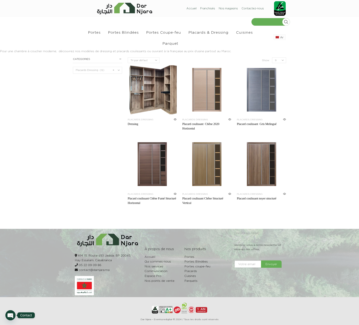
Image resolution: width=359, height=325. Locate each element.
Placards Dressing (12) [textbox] (95, 69)
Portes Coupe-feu (163, 32)
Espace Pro (153, 275)
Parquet (170, 43)
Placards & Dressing (208, 32)
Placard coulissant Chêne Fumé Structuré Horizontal (152, 201)
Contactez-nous (253, 8)
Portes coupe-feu (197, 266)
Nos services (154, 266)
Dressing (133, 124)
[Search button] (286, 22)
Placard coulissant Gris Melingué (257, 124)
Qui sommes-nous (158, 261)
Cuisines (244, 32)
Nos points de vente (159, 280)
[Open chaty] (10, 315)
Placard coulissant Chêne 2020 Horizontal (200, 126)
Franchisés (207, 8)
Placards (190, 271)
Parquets (190, 280)
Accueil (191, 8)
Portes (94, 32)
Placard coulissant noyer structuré (256, 198)
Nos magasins (228, 8)
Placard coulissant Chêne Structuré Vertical (202, 201)
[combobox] (97, 70)
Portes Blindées (123, 32)
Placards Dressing (140, 119)
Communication (156, 271)
